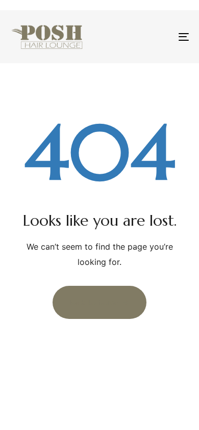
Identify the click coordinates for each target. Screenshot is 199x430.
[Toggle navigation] (159, 36)
